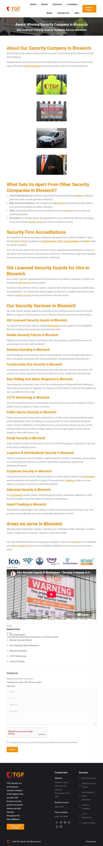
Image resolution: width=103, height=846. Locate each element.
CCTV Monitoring (18, 656)
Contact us (68, 210)
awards (79, 195)
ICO (16, 241)
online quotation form (20, 545)
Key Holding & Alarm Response (24, 645)
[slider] (33, 637)
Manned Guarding (18, 651)
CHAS (60, 241)
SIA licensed (59, 203)
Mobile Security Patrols (21, 640)
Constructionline (71, 241)
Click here (11, 686)
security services (32, 66)
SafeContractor (49, 241)
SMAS (86, 241)
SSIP (24, 241)
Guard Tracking (17, 661)
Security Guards (17, 635)
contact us (75, 542)
